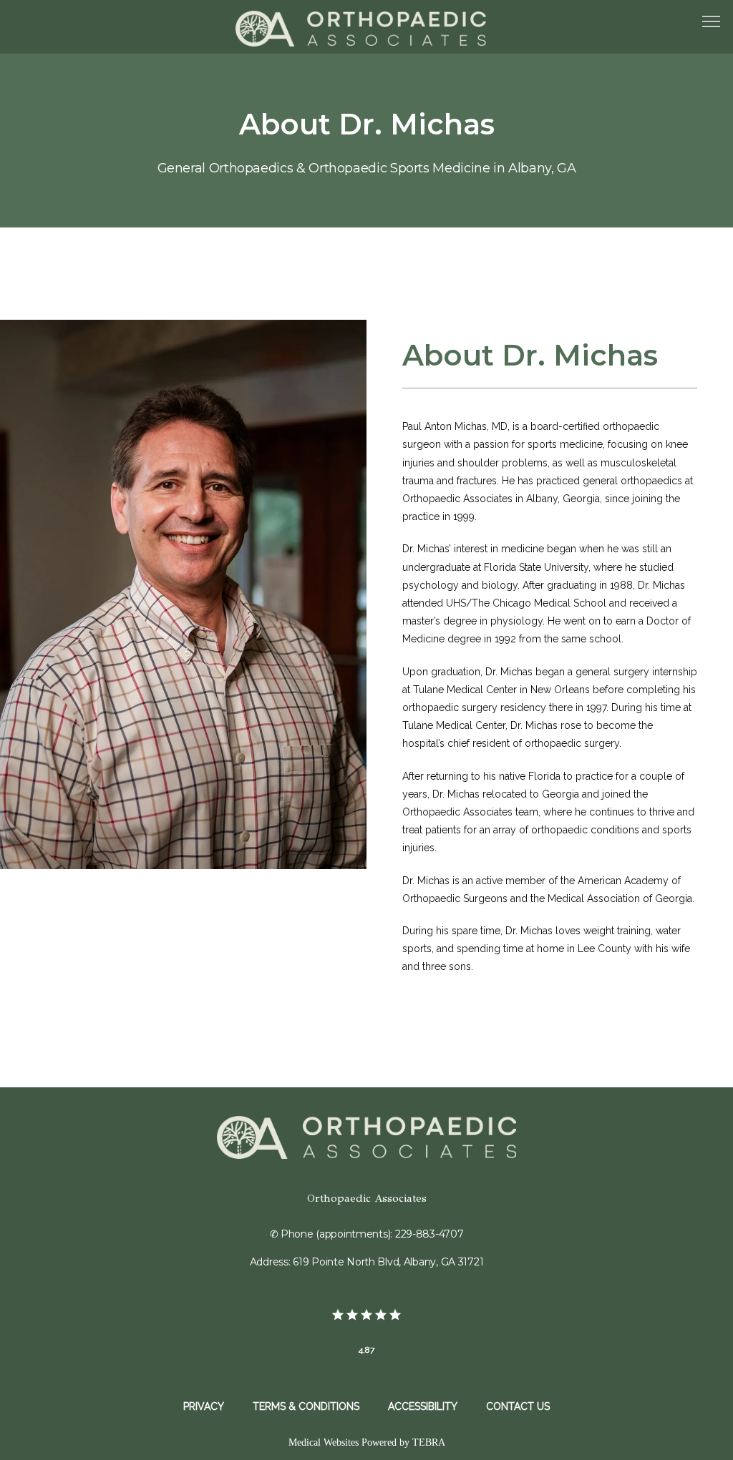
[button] (711, 23)
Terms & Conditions (306, 1406)
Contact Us (518, 1406)
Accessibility (422, 1406)
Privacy (203, 1406)
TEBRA (428, 1442)
